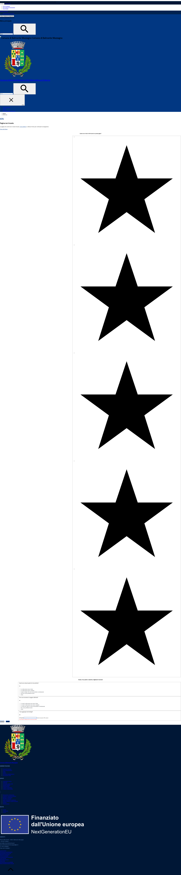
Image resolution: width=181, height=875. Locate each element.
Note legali (2, 861)
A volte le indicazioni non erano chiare (29, 703)
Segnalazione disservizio (5, 853)
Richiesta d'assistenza (5, 854)
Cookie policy (8, 4)
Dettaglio (21, 717)
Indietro (2, 721)
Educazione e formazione (8, 794)
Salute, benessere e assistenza (9, 800)
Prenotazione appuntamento (6, 852)
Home (4, 113)
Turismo (5, 802)
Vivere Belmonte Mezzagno (9, 111)
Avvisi (4, 812)
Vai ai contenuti (6, 6)
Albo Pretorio (3, 858)
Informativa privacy (4, 859)
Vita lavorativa (6, 803)
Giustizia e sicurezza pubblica (9, 796)
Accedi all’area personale (8, 13)
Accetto (2, 3)
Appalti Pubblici (6, 785)
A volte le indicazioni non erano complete (30, 705)
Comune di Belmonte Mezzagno (7, 17)
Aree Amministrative (7, 770)
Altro (22, 694)
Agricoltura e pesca (7, 781)
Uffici (4, 771)
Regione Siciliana (4, 11)
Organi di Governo (7, 769)
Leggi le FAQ (3, 850)
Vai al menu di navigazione (9, 7)
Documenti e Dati (7, 775)
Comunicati (5, 811)
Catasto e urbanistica (7, 787)
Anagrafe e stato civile (8, 783)
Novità (4, 108)
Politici (4, 772)
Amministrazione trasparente (6, 857)
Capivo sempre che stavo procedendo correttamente (32, 692)
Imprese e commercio (7, 797)
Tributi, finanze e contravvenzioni (10, 801)
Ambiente (5, 782)
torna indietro (23, 127)
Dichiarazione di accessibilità (6, 862)
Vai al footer (5, 8)
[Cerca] (24, 29)
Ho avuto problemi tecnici (26, 707)
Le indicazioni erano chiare (27, 689)
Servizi (4, 109)
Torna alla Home (3, 129)
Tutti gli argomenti (4, 855)
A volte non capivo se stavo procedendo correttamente (33, 706)
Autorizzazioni (6, 786)
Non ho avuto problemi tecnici (27, 693)
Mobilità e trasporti (7, 798)
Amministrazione (6, 107)
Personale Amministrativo (8, 774)
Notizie (4, 809)
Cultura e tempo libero (8, 788)
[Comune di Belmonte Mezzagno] (17, 76)
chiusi (23, 104)
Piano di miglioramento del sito (7, 863)
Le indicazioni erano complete (27, 690)
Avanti (7, 721)
